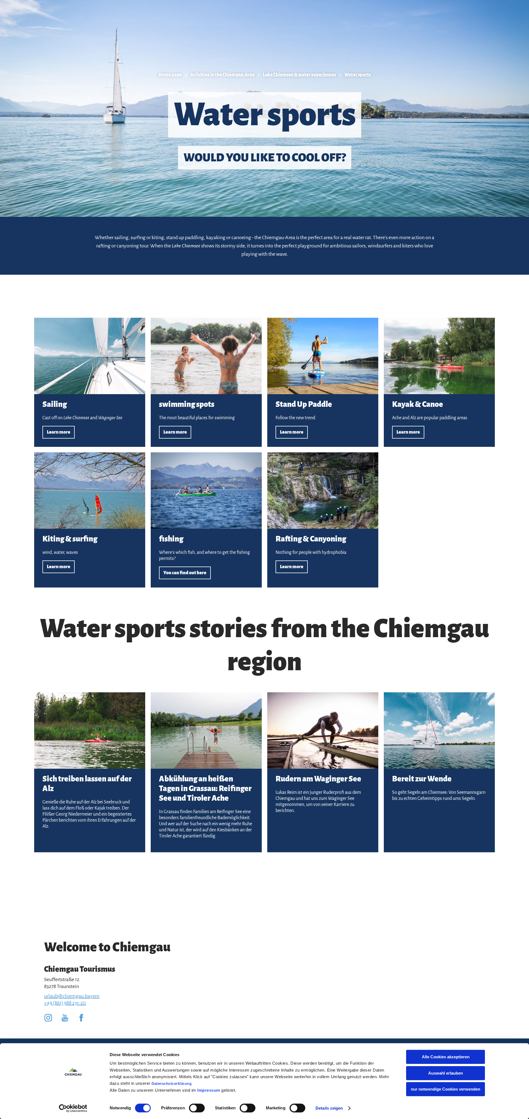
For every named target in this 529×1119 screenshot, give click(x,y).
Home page (170, 74)
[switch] (197, 1108)
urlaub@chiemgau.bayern (71, 996)
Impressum (208, 1090)
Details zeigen (329, 1108)
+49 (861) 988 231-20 (65, 1003)
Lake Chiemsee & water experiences (299, 74)
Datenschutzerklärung (171, 1083)
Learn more (89, 382)
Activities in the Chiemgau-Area (222, 74)
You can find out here (206, 519)
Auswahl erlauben (445, 1073)
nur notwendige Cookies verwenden (445, 1089)
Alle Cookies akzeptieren (445, 1056)
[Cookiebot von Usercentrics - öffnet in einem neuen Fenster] (73, 1108)
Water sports (357, 74)
